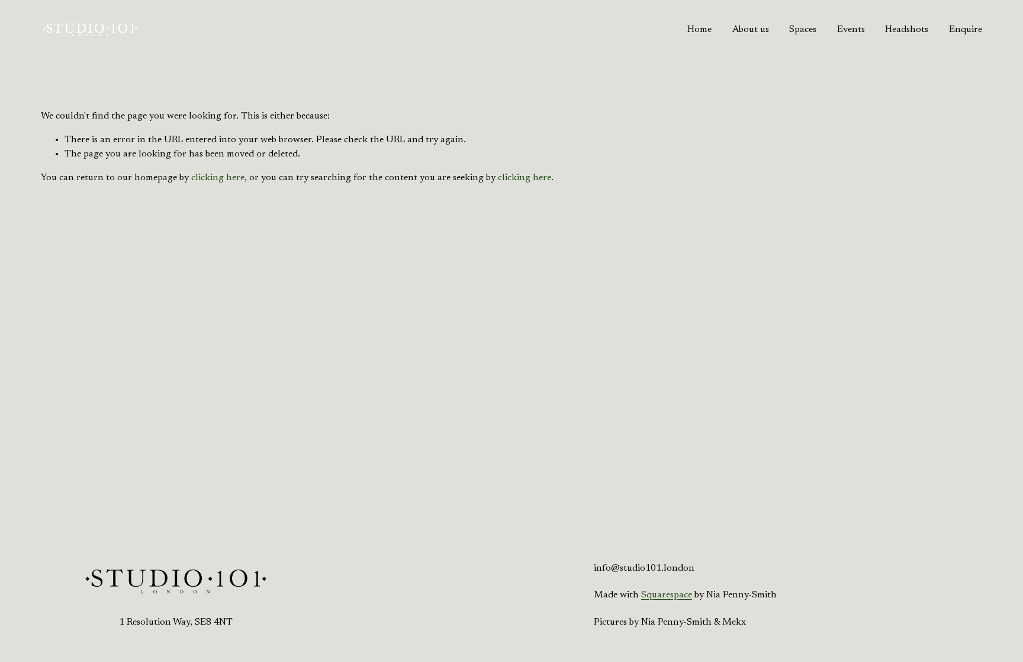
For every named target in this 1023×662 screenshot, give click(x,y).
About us (750, 29)
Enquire (965, 29)
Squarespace (666, 595)
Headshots (906, 29)
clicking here (218, 178)
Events (851, 29)
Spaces (802, 29)
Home (699, 29)
